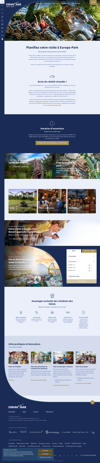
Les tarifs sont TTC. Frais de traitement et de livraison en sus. (24, 418)
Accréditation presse (34, 446)
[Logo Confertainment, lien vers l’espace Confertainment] (52, 432)
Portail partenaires (58, 446)
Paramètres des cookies (45, 457)
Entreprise (12, 443)
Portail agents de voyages (74, 446)
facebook (60, 455)
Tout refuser (45, 454)
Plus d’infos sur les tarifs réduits (38, 380)
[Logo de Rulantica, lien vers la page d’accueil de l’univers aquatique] (13, 432)
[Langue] (2, 39)
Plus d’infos (11, 380)
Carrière (54, 443)
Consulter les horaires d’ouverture (52, 143)
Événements (56, 3)
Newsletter (12, 412)
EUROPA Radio (76, 443)
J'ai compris (45, 450)
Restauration (65, 3)
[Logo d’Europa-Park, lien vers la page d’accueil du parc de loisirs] (13, 3)
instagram (64, 455)
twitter (72, 455)
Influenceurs (49, 412)
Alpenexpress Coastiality (42, 101)
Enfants (70, 267)
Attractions (39, 3)
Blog (84, 443)
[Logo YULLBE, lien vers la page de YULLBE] (66, 432)
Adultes (70, 264)
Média (61, 443)
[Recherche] (2, 5)
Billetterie (34, 443)
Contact (35, 412)
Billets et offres (76, 3)
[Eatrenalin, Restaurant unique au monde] (81, 432)
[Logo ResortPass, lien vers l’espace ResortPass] (93, 432)
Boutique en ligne (44, 443)
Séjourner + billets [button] (89, 251)
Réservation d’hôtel (23, 443)
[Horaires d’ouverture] (2, 9)
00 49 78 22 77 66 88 (90, 455)
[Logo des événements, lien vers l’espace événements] (36, 432)
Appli (24, 412)
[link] (92, 402)
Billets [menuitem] (94, 2)
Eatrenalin (22, 446)
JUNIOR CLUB (13, 446)
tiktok (68, 455)
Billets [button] (74, 251)
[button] (2, 2)
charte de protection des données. (17, 455)
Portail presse (46, 446)
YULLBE (67, 443)
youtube (76, 455)
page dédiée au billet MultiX (54, 105)
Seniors (70, 270)
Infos (83, 3)
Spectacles (48, 3)
